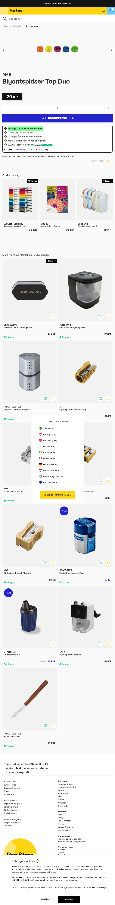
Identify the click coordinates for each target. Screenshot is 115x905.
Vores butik (9, 794)
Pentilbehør (17, 26)
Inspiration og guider (13, 803)
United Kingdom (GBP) (53, 476)
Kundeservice (10, 785)
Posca (61, 824)
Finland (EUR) (49, 446)
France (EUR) (49, 458)
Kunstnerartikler (65, 784)
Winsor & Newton (66, 827)
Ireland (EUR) (49, 452)
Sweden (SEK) (49, 428)
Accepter (69, 899)
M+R (6, 74)
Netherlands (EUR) (51, 470)
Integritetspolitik (11, 822)
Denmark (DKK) (50, 440)
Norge (61, 852)
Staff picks (63, 806)
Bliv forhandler (10, 810)
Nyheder (62, 803)
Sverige (61, 849)
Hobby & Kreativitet (67, 787)
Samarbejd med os (12, 807)
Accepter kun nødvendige (95, 887)
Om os (6, 791)
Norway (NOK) (49, 434)
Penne (5, 26)
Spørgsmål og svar (12, 788)
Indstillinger (46, 899)
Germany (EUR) (50, 464)
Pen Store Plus (10, 800)
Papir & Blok (63, 793)
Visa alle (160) (64, 830)
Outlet (61, 799)
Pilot (60, 814)
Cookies (7, 825)
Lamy (60, 817)
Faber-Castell (64, 821)
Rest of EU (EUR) (50, 482)
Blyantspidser (32, 26)
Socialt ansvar (10, 813)
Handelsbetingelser (13, 819)
